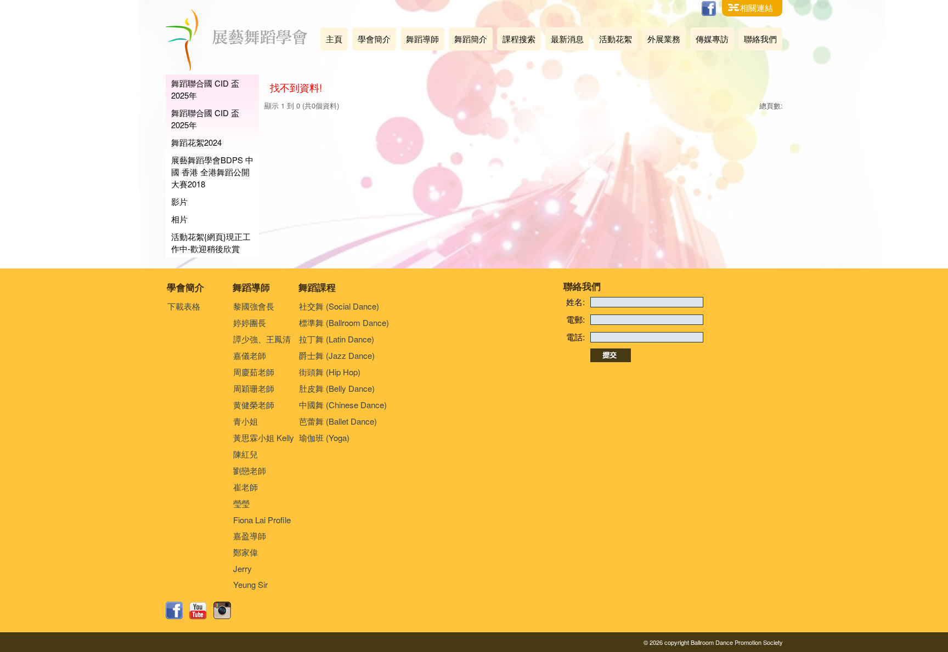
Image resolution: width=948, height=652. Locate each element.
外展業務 (663, 38)
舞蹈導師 (422, 38)
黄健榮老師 (253, 404)
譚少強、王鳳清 (262, 339)
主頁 (334, 38)
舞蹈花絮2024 (196, 142)
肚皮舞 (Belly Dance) (337, 388)
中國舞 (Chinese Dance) (343, 404)
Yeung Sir (250, 584)
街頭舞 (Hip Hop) (329, 372)
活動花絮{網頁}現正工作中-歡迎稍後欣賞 (211, 242)
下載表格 (183, 306)
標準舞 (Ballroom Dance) (344, 322)
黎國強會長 (253, 306)
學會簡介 (374, 38)
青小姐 (245, 421)
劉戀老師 (249, 470)
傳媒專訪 (712, 38)
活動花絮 (615, 38)
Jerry (242, 568)
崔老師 (245, 487)
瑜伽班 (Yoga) (324, 437)
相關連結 (756, 7)
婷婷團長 (249, 322)
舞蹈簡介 (470, 38)
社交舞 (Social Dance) (339, 306)
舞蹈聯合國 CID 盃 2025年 (205, 89)
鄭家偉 (245, 552)
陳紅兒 (245, 454)
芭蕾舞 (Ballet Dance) (338, 421)
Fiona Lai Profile (262, 519)
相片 (179, 219)
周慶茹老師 (253, 372)
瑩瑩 (241, 503)
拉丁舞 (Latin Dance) (336, 339)
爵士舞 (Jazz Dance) (337, 355)
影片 (179, 201)
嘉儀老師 (249, 355)
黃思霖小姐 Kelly (263, 437)
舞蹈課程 (317, 287)
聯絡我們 (760, 38)
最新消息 (567, 38)
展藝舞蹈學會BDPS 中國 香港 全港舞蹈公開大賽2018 (212, 172)
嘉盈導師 (249, 535)
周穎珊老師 (253, 388)
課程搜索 (519, 38)
